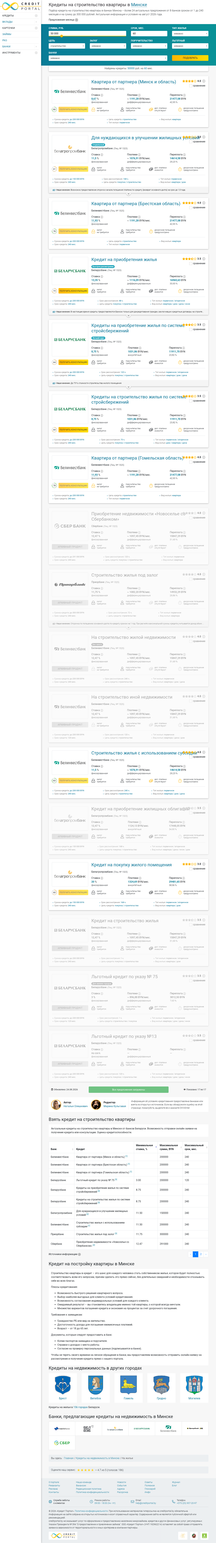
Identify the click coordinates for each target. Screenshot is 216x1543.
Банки (6, 46)
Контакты (54, 1492)
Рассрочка (122, 1492)
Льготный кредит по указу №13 (124, 1036)
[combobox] (190, 33)
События (122, 1485)
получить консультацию (73, 109)
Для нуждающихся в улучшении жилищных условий (145, 137)
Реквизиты (54, 1485)
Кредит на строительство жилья (124, 920)
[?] (102, 95)
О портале (54, 1482)
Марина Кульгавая (115, 1106)
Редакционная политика (88, 1489)
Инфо (147, 1492)
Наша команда (83, 1482)
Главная (69, 1458)
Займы (6, 34)
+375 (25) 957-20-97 (187, 1503)
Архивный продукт (70, 546)
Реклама (53, 1489)
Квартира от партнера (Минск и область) (133, 81)
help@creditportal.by (146, 1503)
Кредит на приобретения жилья (124, 259)
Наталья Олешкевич (76, 1106)
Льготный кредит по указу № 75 (124, 976)
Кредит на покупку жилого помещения (131, 864)
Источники (63, 1254)
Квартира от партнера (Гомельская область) (137, 458)
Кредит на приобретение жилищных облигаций (140, 808)
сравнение (199, 85)
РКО (4, 40)
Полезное (150, 1485)
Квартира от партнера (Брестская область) (135, 203)
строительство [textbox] (58, 46)
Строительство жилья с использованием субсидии (144, 753)
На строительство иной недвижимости (131, 697)
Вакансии (81, 1485)
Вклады (7, 21)
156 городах (80, 1407)
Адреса (121, 1489)
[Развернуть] (36, 16)
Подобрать (190, 57)
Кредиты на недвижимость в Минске (97, 1458)
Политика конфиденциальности (92, 1492)
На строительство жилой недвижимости (133, 637)
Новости (121, 1482)
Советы (149, 1482)
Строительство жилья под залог (124, 575)
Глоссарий (150, 1489)
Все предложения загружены (128, 1089)
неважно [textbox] (178, 33)
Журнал (176, 1482)
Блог (174, 1485)
